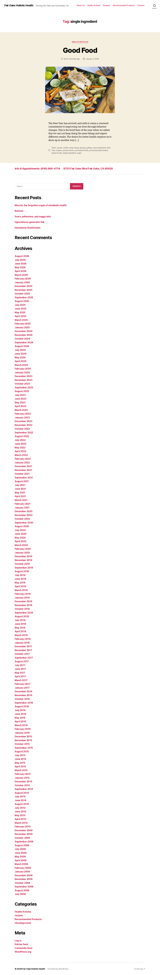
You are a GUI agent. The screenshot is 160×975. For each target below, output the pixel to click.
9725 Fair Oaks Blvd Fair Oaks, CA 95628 (88, 168)
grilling (89, 148)
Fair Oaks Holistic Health (18, 5)
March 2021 (21, 500)
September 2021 (24, 477)
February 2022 (23, 458)
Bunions (19, 211)
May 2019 (20, 582)
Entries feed (21, 944)
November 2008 (24, 879)
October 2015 (22, 744)
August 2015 (22, 751)
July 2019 (20, 575)
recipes (19, 915)
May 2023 (20, 402)
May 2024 (20, 357)
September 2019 (24, 567)
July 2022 (20, 440)
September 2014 (24, 789)
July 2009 (20, 849)
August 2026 (22, 256)
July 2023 (20, 395)
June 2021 (20, 488)
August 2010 (22, 804)
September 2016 (24, 702)
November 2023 (23, 380)
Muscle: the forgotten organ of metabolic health (41, 205)
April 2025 (20, 316)
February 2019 (23, 594)
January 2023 (22, 417)
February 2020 (23, 548)
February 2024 (23, 368)
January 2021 (22, 507)
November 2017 (23, 650)
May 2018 (20, 627)
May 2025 (20, 312)
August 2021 (22, 481)
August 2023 (22, 391)
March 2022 (21, 455)
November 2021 (23, 470)
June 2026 (20, 263)
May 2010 (20, 815)
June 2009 (21, 853)
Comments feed (23, 948)
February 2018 (23, 639)
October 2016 (22, 699)
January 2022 (22, 462)
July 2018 (20, 620)
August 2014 (22, 792)
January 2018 (22, 642)
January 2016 (22, 732)
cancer (59, 148)
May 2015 (20, 762)
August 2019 (22, 571)
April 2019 (20, 586)
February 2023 (23, 413)
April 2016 (20, 721)
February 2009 (23, 868)
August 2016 (22, 706)
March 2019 (21, 590)
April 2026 (20, 271)
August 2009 (22, 845)
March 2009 (21, 864)
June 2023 (20, 398)
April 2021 (20, 496)
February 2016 (23, 729)
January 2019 (22, 597)
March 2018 (21, 635)
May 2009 (20, 856)
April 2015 (20, 766)
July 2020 (20, 530)
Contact (140, 5)
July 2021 (20, 485)
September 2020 (24, 522)
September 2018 (24, 612)
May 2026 (20, 267)
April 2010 (20, 819)
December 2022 (23, 421)
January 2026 (22, 282)
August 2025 (22, 301)
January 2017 (22, 687)
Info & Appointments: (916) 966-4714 (37, 168)
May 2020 (20, 537)
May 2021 (20, 492)
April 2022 (20, 451)
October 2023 (22, 383)
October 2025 (22, 293)
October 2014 (22, 785)
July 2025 (20, 305)
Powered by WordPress (58, 969)
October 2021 (22, 473)
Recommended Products (124, 5)
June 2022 (20, 443)
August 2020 (22, 526)
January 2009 (22, 871)
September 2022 (24, 432)
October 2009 (22, 838)
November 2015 (23, 740)
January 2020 (22, 552)
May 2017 (20, 672)
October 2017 (22, 654)
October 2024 (22, 338)
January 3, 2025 (92, 59)
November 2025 (23, 290)
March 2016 (21, 725)
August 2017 (22, 661)
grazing (83, 148)
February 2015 (22, 774)
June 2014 (20, 800)
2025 (53, 148)
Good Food (80, 50)
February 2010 (23, 826)
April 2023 (20, 406)
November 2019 (23, 560)
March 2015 (21, 770)
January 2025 (22, 327)
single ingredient (69, 153)
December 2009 (24, 830)
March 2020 (21, 545)
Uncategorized (23, 923)
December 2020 (23, 511)
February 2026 (23, 278)
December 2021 (23, 466)
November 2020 (23, 515)
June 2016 (20, 714)
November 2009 (24, 834)
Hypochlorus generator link (29, 222)
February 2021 (22, 503)
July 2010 (20, 807)
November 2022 (23, 425)
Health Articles (93, 5)
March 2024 (21, 365)
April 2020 (20, 541)
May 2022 (20, 447)
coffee (65, 148)
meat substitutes (99, 148)
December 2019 (23, 556)
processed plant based (98, 150)
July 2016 (20, 710)
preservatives (68, 150)
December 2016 (23, 691)
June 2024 (20, 353)
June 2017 (20, 669)
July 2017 (20, 665)
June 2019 (20, 579)
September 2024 (24, 342)
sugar (79, 153)
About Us (81, 5)
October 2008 (22, 883)
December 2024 (23, 331)
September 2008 (24, 886)
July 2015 (20, 755)
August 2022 (22, 436)
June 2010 (20, 811)
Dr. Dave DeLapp (73, 59)
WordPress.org (23, 951)
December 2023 (23, 376)
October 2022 (22, 428)
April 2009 (20, 860)
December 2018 (23, 601)
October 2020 (22, 518)
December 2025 (23, 286)
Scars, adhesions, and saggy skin (33, 216)
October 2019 (22, 564)
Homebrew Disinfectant (27, 227)
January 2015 (22, 777)
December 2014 (23, 781)
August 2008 (22, 890)
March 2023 (21, 410)
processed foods (81, 150)
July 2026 (20, 260)
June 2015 (20, 759)
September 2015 (24, 747)
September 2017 (24, 657)
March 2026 (21, 275)
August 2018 (22, 616)
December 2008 (24, 875)
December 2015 (23, 736)
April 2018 (20, 631)
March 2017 (21, 680)
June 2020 (20, 533)
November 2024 (23, 335)
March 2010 (21, 823)
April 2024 (20, 361)
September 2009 (24, 841)
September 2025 (24, 297)
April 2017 (20, 676)
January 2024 (22, 372)
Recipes (106, 5)
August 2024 (22, 346)
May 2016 (20, 717)
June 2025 (20, 308)
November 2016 (23, 695)
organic (59, 150)
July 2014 (20, 796)
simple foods (56, 153)
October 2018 (22, 609)
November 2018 (23, 605)
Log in (18, 940)
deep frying (74, 148)
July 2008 (20, 894)
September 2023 (24, 387)
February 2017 (22, 684)
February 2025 (23, 323)
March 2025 (21, 320)
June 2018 (20, 624)
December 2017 (23, 646)
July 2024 (20, 350)
